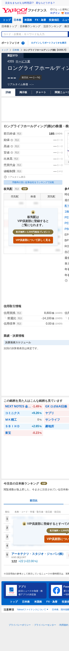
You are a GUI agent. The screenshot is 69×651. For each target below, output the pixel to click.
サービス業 (22, 61)
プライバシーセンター (45, 625)
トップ (7, 19)
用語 (19, 133)
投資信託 (54, 19)
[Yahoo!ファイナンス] (24, 9)
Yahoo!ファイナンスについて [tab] (31, 609)
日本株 (17, 19)
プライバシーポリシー (20, 625)
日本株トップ (9, 26)
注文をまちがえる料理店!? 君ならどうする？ (30, 2)
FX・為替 (40, 19)
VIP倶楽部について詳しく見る (33, 239)
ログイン (55, 13)
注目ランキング (52, 26)
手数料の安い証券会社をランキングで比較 (33, 182)
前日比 (34, 500)
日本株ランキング (30, 26)
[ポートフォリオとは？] (23, 43)
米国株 (28, 19)
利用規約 (63, 625)
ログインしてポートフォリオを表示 (48, 42)
